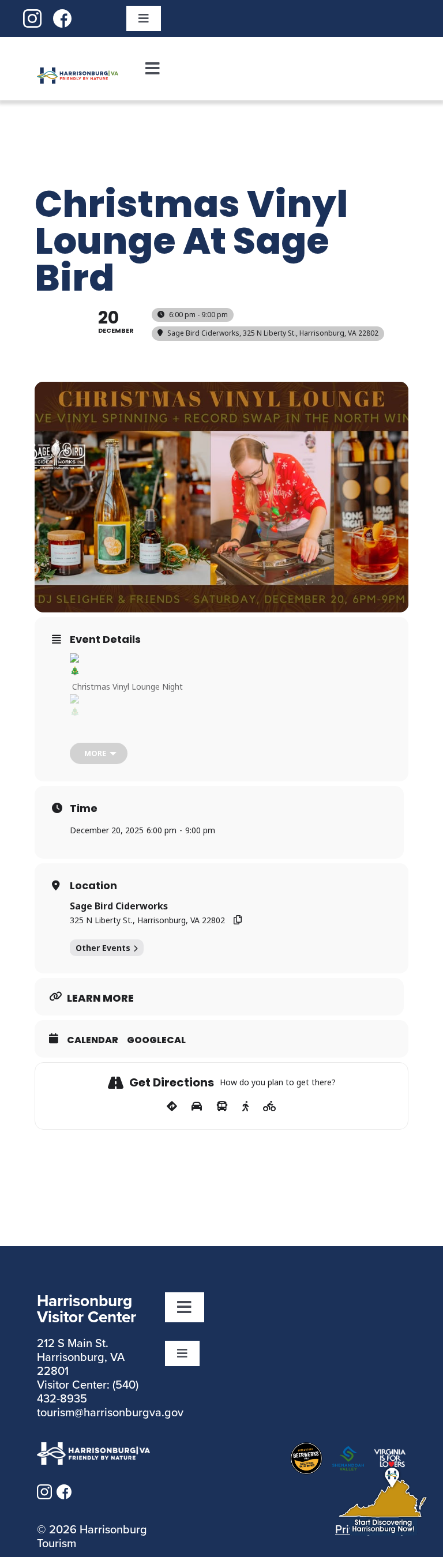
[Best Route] (172, 1107)
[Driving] (197, 1107)
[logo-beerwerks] (306, 1449)
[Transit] (222, 1107)
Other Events (103, 947)
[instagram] (32, 16)
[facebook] (62, 16)
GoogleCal (156, 1040)
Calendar (92, 1040)
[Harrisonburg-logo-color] (77, 74)
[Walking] (245, 1107)
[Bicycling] (269, 1107)
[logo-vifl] (390, 1455)
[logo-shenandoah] (348, 1453)
